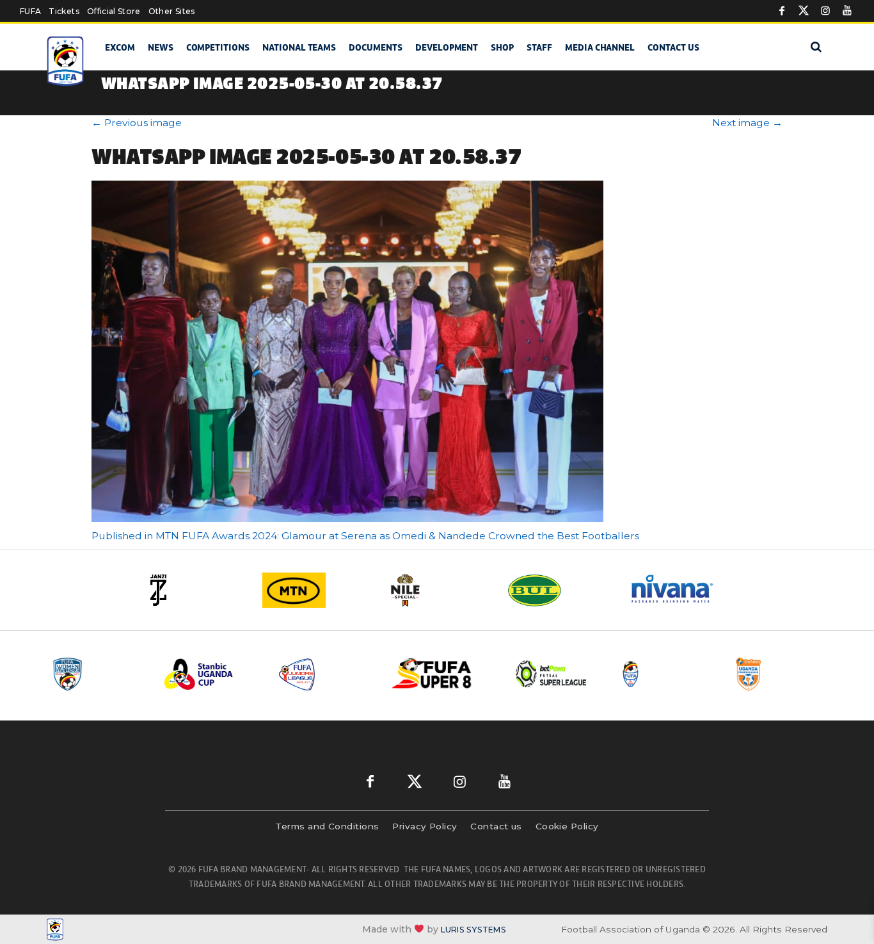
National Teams (299, 47)
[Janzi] (194, 590)
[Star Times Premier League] (780, 674)
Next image (747, 123)
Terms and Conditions (327, 826)
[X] (803, 11)
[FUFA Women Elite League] (97, 674)
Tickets (64, 11)
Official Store (114, 11)
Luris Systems (473, 929)
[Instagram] (825, 11)
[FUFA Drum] (666, 674)
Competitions (218, 47)
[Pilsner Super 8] (439, 674)
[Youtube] (847, 11)
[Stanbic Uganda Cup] (211, 674)
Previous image (136, 123)
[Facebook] (782, 11)
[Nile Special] (437, 590)
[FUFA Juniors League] (325, 674)
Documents (375, 47)
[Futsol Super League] (553, 674)
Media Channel (600, 47)
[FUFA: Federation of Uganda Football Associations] (67, 61)
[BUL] (558, 590)
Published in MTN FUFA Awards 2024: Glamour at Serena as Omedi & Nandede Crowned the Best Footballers (365, 536)
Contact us (673, 47)
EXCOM (120, 47)
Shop (502, 47)
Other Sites (171, 11)
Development (446, 47)
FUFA (30, 11)
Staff (539, 47)
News (160, 47)
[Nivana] (680, 590)
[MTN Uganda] (315, 590)
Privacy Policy (424, 826)
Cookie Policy (567, 826)
